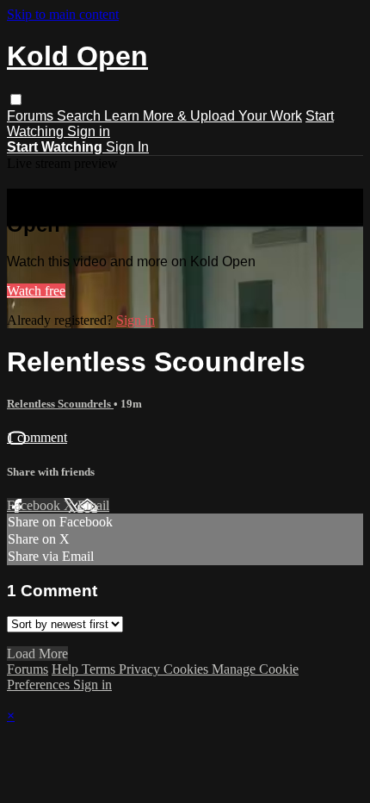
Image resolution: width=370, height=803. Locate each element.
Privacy (141, 669)
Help (67, 669)
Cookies (187, 669)
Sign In (127, 147)
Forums (32, 116)
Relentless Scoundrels (60, 403)
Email (93, 505)
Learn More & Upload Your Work (203, 116)
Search (80, 116)
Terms (100, 669)
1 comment (37, 437)
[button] (16, 99)
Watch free (36, 290)
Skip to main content (63, 14)
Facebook (35, 505)
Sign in (88, 131)
